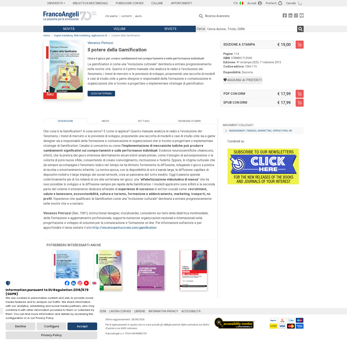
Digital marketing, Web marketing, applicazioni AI (80, 35)
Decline (20, 326)
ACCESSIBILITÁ (191, 311)
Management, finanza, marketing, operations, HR (260, 130)
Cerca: (201, 29)
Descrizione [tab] (65, 121)
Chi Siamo (111, 16)
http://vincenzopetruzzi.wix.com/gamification (124, 228)
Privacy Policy (51, 335)
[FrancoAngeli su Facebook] (285, 16)
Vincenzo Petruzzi (100, 43)
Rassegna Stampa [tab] (189, 121)
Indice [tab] (105, 121)
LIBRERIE (139, 311)
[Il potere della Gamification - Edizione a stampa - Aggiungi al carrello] (300, 45)
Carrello (291, 3)
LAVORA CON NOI (120, 311)
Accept (82, 326)
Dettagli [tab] (144, 121)
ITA (236, 3)
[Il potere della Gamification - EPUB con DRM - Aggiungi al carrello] (300, 103)
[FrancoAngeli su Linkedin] (290, 16)
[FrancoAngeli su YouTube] (302, 16)
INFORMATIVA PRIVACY (163, 311)
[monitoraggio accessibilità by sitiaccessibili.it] (234, 320)
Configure (51, 326)
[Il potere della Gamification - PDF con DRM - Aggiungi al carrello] (300, 94)
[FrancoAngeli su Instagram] (296, 16)
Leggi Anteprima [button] (101, 93)
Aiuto (138, 16)
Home (46, 35)
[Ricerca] (300, 29)
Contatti (126, 16)
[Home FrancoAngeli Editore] (70, 16)
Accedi (251, 3)
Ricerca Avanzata (217, 16)
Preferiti (271, 3)
